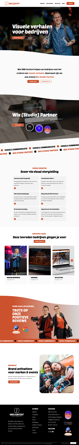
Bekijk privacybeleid (48, 443)
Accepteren (73, 443)
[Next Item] (72, 260)
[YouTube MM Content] (52, 432)
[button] (55, 412)
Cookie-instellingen (65, 443)
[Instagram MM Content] (50, 432)
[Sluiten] (77, 443)
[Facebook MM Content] (49, 432)
